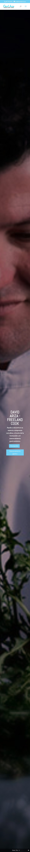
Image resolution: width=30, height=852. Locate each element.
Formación (14, 446)
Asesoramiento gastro (15, 452)
